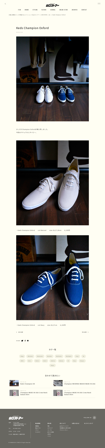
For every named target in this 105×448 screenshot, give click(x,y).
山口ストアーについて (64, 426)
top (75, 361)
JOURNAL (52, 10)
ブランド (37, 430)
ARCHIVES (75, 10)
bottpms (69, 356)
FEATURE (43, 10)
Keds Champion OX (27, 384)
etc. (30, 361)
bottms (50, 356)
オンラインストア (88, 423)
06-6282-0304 (17, 428)
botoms (31, 356)
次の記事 (84, 332)
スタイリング (50, 428)
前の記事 (20, 332)
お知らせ (49, 434)
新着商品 (37, 426)
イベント (49, 436)
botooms (40, 356)
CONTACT (84, 10)
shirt (45, 361)
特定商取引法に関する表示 (65, 428)
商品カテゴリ (38, 428)
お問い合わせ (75, 423)
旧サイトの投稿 (51, 432)
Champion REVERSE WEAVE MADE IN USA (79, 384)
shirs (37, 361)
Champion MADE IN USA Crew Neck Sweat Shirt (33, 393)
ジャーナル (50, 430)
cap (77, 356)
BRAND (27, 10)
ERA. (22, 361)
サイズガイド (37, 432)
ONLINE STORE (63, 10)
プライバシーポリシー (64, 430)
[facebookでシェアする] (25, 341)
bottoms (59, 356)
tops (53, 365)
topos (82, 361)
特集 (48, 426)
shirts (53, 361)
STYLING (35, 10)
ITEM (19, 10)
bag (22, 356)
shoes (61, 361)
